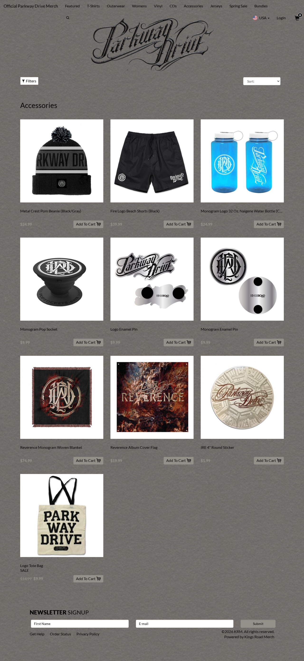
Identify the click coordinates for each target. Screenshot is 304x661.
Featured (72, 6)
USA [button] (262, 17)
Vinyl (158, 6)
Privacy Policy (87, 634)
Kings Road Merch (259, 636)
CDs (173, 6)
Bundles (261, 6)
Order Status (60, 634)
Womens (139, 6)
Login (281, 17)
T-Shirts (93, 6)
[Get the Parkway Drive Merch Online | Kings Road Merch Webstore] (152, 44)
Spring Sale (238, 6)
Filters (31, 81)
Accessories (193, 6)
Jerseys (216, 6)
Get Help (37, 634)
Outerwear (116, 6)
